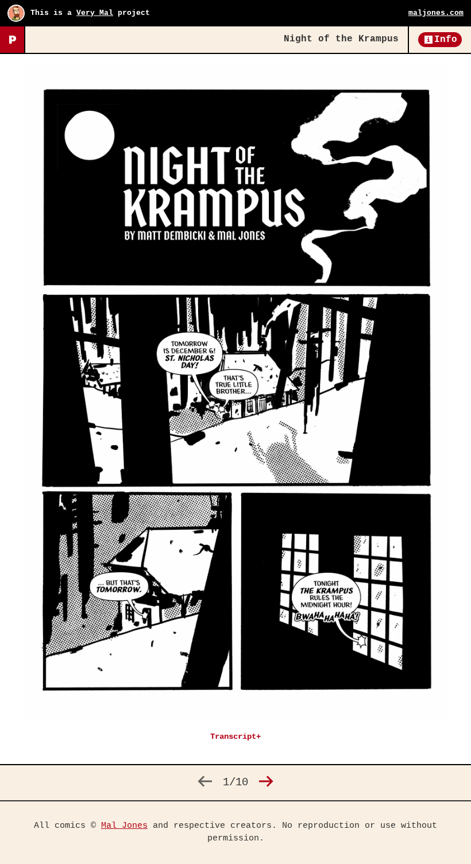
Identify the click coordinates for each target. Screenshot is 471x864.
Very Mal (94, 13)
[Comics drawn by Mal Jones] (12, 39)
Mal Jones (124, 826)
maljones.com (436, 13)
